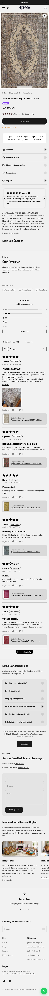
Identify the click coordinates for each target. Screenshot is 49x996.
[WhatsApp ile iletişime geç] (44, 991)
